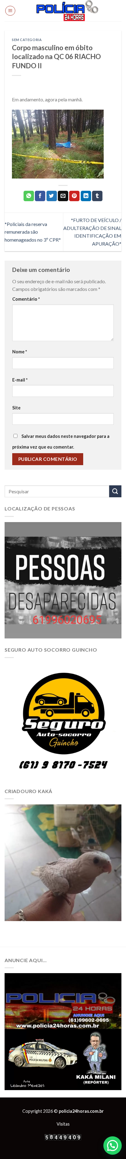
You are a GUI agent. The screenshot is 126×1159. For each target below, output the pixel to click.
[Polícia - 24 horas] (67, 10)
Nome (19, 351)
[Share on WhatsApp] (29, 196)
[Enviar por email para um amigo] (63, 196)
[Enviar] (115, 491)
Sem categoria (27, 40)
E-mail (20, 379)
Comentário (26, 299)
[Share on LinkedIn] (86, 196)
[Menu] (10, 11)
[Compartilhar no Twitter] (51, 196)
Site (16, 407)
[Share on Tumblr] (97, 196)
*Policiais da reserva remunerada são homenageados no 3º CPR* (33, 232)
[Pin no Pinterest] (74, 196)
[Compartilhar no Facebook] (40, 196)
